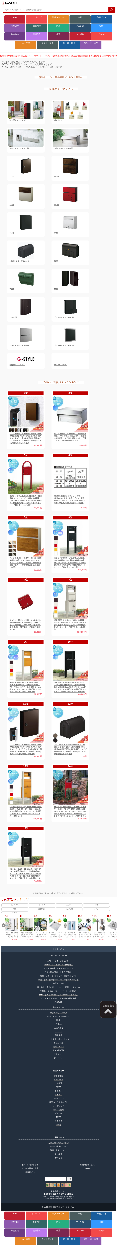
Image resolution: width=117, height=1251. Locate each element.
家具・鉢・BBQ (91, 43)
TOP (15, 17)
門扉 (58, 26)
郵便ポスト (102, 17)
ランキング (37, 17)
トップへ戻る (58, 949)
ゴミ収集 (80, 34)
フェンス (80, 26)
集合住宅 (15, 34)
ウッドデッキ (48, 43)
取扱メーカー (58, 17)
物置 (58, 34)
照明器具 (37, 34)
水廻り (102, 26)
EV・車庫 (26, 43)
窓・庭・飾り (69, 43)
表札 (80, 17)
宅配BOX (15, 26)
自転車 (102, 34)
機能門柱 (37, 26)
